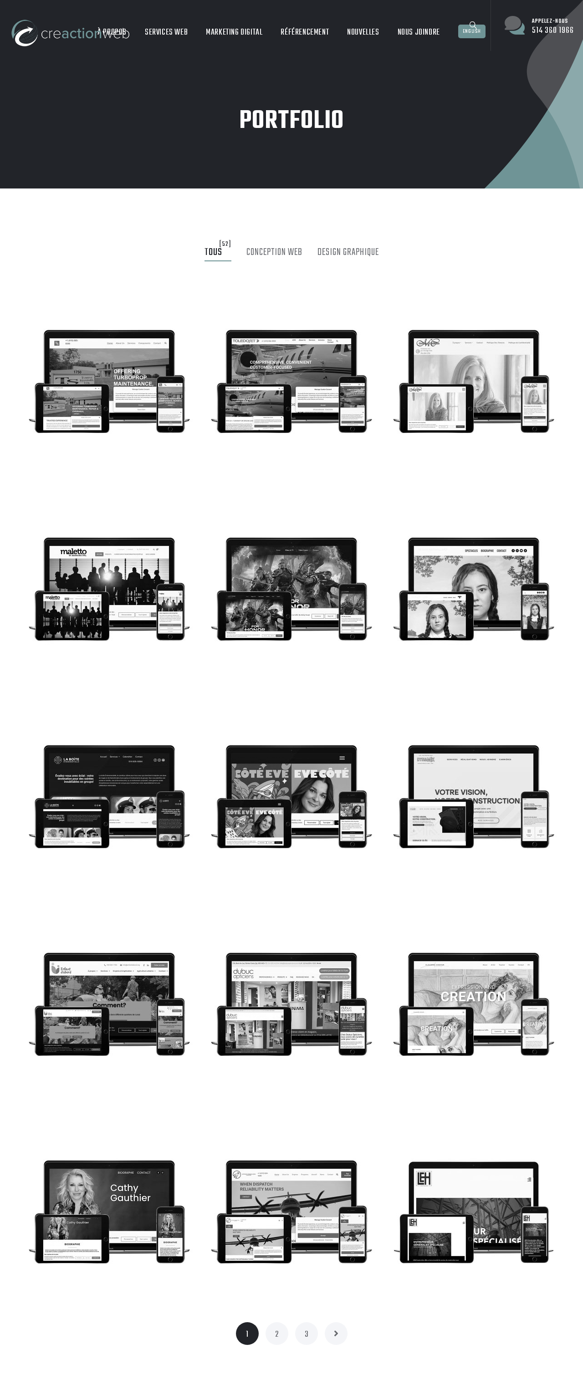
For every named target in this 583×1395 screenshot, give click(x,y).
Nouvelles (363, 32)
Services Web (166, 32)
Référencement (305, 32)
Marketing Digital (234, 32)
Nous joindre (419, 32)
